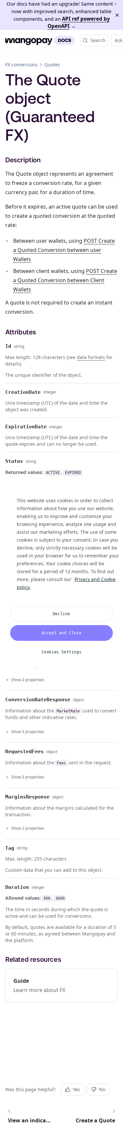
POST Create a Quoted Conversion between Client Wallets (65, 280)
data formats (91, 357)
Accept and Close (62, 633)
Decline (61, 614)
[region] (61, 574)
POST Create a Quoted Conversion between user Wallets (64, 250)
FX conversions (21, 64)
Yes (76, 1089)
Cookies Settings (62, 652)
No (102, 1089)
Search (98, 40)
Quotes (52, 64)
